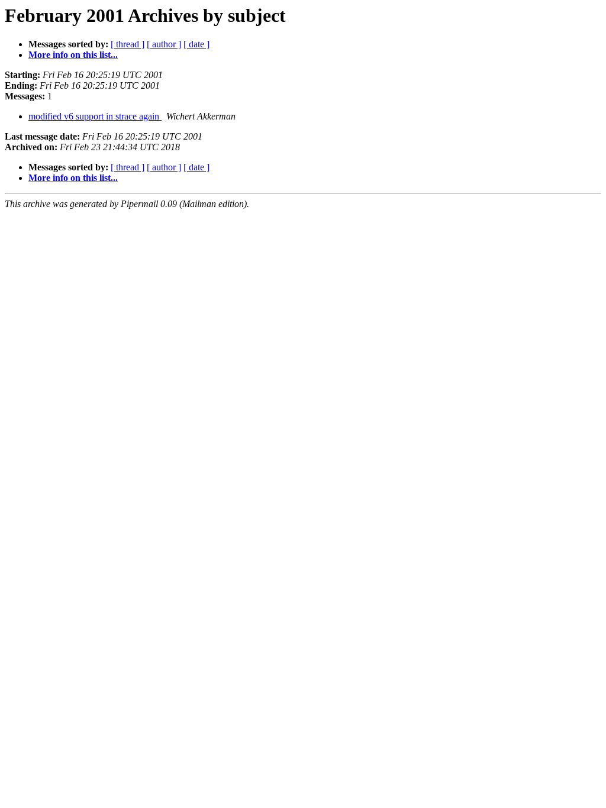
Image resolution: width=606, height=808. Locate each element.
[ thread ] (127, 44)
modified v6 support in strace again (95, 116)
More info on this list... (73, 55)
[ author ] (164, 44)
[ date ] (196, 44)
